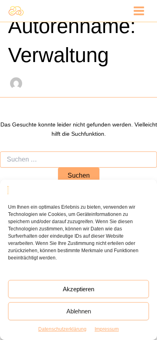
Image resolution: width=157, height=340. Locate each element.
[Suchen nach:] (78, 159)
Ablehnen (78, 311)
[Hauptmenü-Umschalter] (138, 10)
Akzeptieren (78, 289)
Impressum (107, 329)
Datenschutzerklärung (62, 329)
